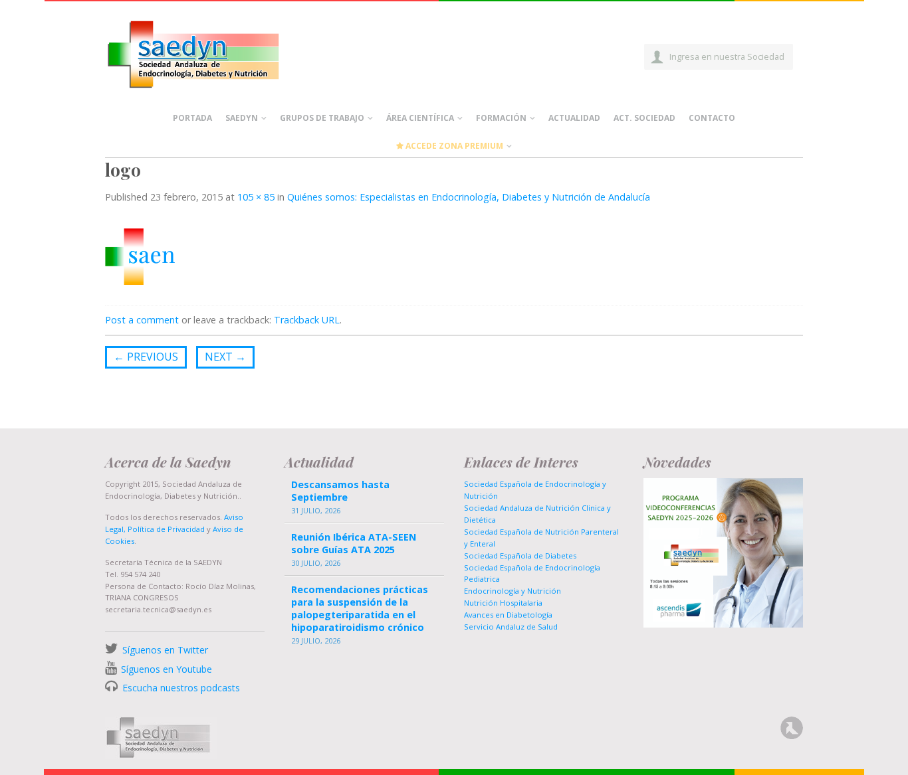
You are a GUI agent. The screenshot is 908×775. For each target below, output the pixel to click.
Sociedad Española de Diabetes (520, 555)
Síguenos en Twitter (165, 650)
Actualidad (574, 118)
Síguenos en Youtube (166, 669)
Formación (501, 118)
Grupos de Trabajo (322, 118)
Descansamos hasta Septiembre (340, 490)
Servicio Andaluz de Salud (511, 627)
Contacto (712, 118)
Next (225, 356)
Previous (146, 356)
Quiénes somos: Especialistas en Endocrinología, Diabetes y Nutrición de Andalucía (468, 197)
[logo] (140, 255)
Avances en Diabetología (508, 615)
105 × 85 (256, 197)
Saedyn (241, 118)
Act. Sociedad (644, 118)
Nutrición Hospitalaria (503, 603)
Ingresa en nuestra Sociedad (726, 56)
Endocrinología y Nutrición (512, 591)
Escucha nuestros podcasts (180, 687)
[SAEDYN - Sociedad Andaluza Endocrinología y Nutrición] (208, 51)
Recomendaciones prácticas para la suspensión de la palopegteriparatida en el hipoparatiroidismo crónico (359, 608)
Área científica (420, 118)
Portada (192, 118)
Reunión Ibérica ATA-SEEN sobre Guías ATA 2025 (353, 543)
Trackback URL (307, 319)
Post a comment (142, 319)
